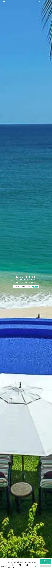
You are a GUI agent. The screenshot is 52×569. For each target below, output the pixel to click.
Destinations (22, 1)
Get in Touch (46, 1)
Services (27, 1)
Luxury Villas (17, 1)
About (31, 1)
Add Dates (23, 286)
